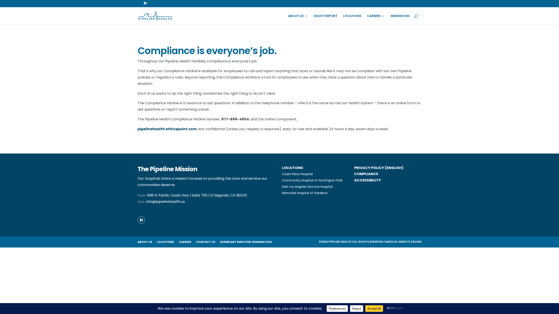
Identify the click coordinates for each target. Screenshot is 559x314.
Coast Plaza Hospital (297, 174)
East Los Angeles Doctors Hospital (307, 186)
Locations (352, 16)
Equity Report (325, 16)
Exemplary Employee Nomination (246, 242)
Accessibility (367, 180)
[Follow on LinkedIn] (141, 220)
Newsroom (400, 16)
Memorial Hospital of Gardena (304, 193)
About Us (296, 16)
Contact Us (205, 242)
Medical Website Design (403, 242)
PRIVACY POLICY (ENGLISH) (378, 167)
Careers (374, 16)
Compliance (366, 173)
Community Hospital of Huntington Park (312, 180)
